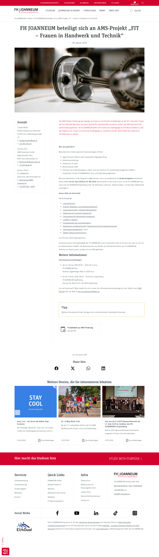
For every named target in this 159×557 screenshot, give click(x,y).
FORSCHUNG (90, 10)
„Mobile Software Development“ (75, 233)
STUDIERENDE (69, 3)
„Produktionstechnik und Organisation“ (77, 223)
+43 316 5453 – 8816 (27, 186)
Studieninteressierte (49, 3)
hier (87, 312)
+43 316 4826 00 (25, 165)
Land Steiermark (102, 529)
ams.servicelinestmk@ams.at (88, 291)
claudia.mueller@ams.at (28, 140)
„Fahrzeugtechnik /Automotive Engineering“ (79, 216)
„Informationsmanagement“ (73, 229)
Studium (50, 10)
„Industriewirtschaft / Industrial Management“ (80, 210)
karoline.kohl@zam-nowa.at (29, 162)
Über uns (114, 10)
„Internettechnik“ (69, 203)
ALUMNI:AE (84, 3)
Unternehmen (100, 3)
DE (143, 3)
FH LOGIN (115, 3)
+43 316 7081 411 (25, 144)
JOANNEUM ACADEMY (69, 10)
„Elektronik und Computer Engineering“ (77, 213)
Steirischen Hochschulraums (89, 522)
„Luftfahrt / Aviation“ (70, 220)
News (102, 10)
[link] (24, 480)
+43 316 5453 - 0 (120, 490)
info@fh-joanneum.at (122, 494)
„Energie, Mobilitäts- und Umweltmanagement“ (80, 207)
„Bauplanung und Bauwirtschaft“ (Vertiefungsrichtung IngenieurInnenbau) (90, 226)
